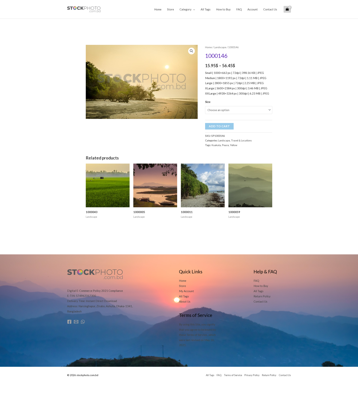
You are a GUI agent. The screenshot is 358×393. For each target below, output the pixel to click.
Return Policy (262, 296)
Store (170, 9)
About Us (184, 301)
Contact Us (270, 9)
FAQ (239, 9)
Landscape (220, 47)
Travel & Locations (241, 140)
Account (252, 9)
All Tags (206, 9)
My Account (186, 291)
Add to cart (219, 126)
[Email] (76, 321)
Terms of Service (233, 375)
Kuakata (216, 145)
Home (157, 9)
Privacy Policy (252, 375)
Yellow (233, 145)
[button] (191, 51)
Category (185, 9)
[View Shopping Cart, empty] (287, 9)
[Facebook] (69, 321)
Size (208, 101)
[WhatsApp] (83, 321)
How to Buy (223, 9)
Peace (225, 145)
